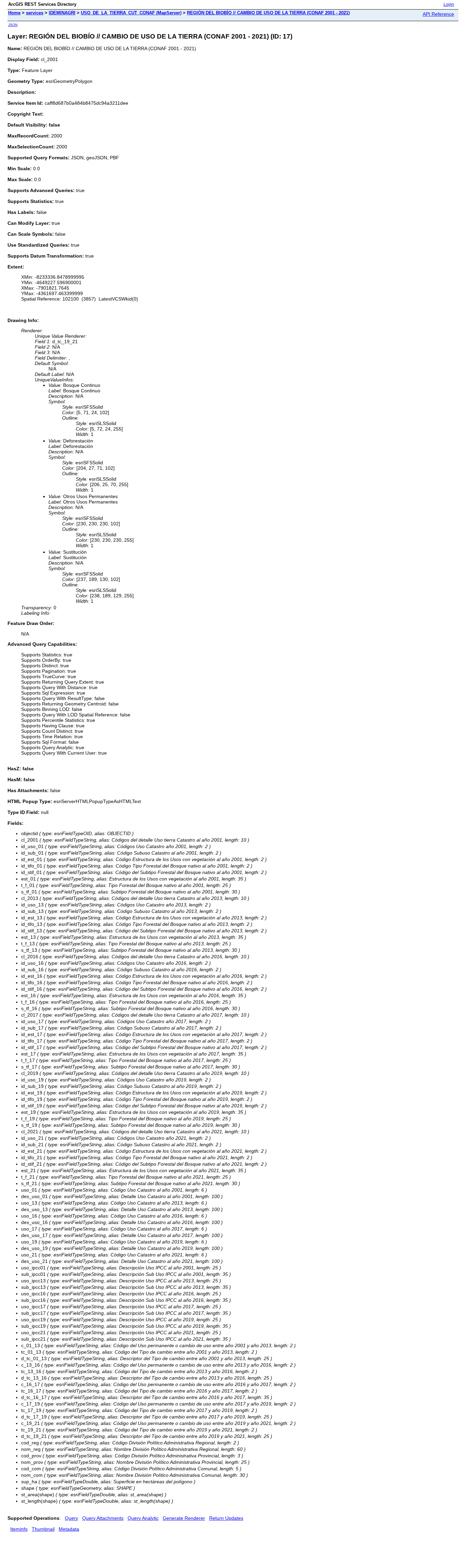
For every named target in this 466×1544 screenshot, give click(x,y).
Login (448, 4)
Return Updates (226, 1518)
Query (71, 1518)
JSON (12, 25)
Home (14, 12)
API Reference (438, 14)
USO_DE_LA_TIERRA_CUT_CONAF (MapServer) (131, 12)
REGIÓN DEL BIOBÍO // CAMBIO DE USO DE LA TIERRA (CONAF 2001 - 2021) (268, 12)
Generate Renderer (184, 1518)
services (34, 12)
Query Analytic (143, 1518)
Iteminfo (19, 1529)
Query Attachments (102, 1518)
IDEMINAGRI (62, 12)
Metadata (69, 1529)
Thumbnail (43, 1529)
